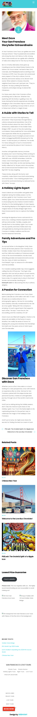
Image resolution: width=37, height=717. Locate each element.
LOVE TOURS (9, 700)
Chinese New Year (9, 481)
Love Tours (29, 672)
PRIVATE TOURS (10, 696)
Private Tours (12, 669)
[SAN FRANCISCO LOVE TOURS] (7, 5)
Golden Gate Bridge (8, 643)
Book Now (9, 709)
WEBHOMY (22, 714)
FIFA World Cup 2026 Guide (10, 646)
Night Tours (20, 672)
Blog (4, 478)
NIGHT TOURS (10, 704)
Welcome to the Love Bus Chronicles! (19, 432)
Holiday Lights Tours (9, 672)
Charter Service (22, 669)
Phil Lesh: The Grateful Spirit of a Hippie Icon (19, 429)
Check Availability (9, 579)
